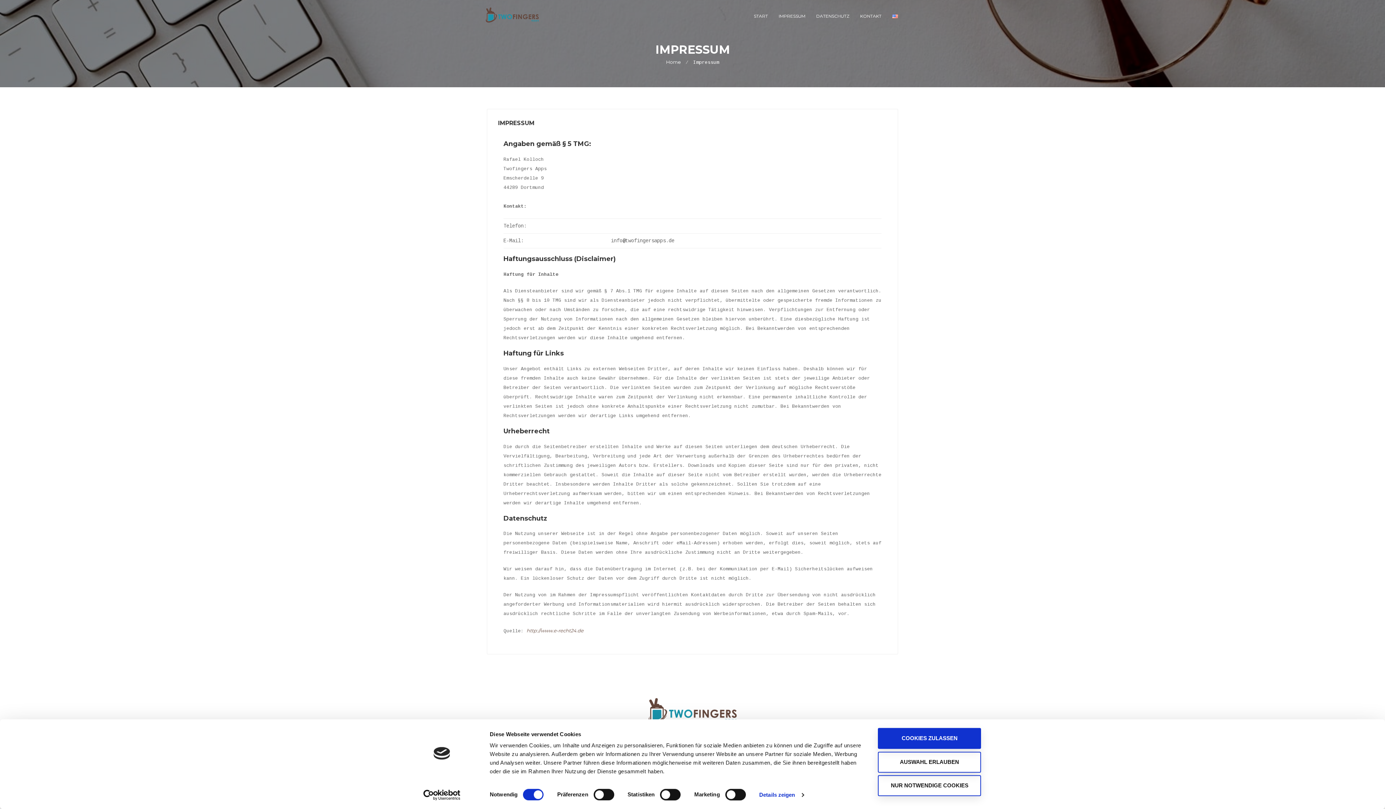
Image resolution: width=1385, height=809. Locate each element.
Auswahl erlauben (929, 762)
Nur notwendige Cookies (929, 785)
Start (761, 16)
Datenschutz (832, 16)
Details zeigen (777, 795)
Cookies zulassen (930, 738)
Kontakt (870, 16)
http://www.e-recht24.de (555, 630)
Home (673, 62)
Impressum (792, 16)
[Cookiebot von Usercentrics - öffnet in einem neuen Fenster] (442, 795)
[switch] (604, 794)
